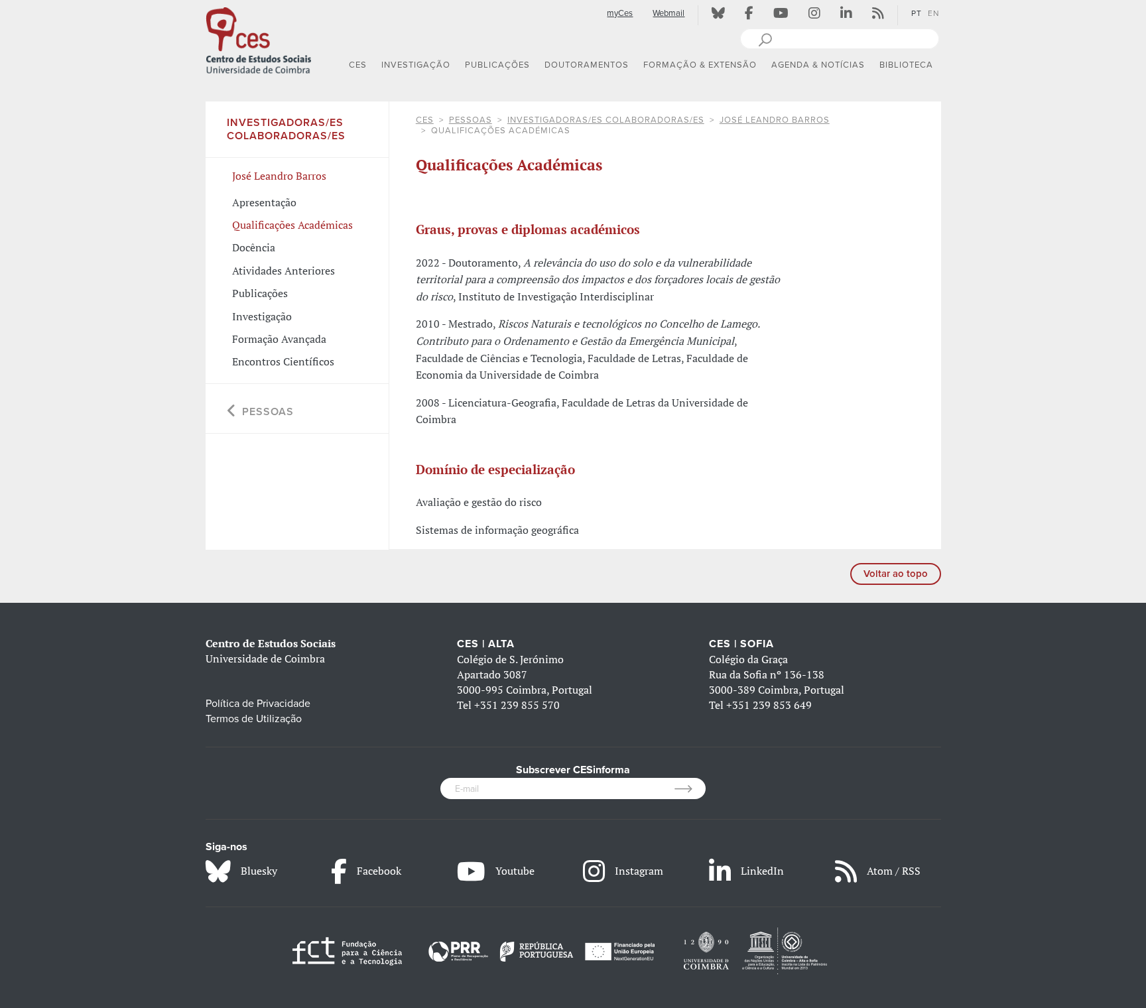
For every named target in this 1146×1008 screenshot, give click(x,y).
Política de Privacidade (258, 703)
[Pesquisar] (765, 38)
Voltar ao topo (895, 574)
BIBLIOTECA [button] (906, 65)
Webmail (668, 13)
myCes (620, 13)
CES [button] (358, 65)
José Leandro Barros (775, 120)
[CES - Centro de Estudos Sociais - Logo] (259, 39)
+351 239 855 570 (517, 705)
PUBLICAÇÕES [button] (497, 65)
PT (916, 13)
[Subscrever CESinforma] (690, 788)
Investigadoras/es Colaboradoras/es (605, 120)
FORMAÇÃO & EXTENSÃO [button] (700, 65)
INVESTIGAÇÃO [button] (415, 65)
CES (425, 120)
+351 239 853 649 (769, 705)
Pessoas (470, 120)
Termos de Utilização (254, 718)
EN (933, 13)
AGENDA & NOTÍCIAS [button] (818, 65)
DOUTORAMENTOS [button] (586, 65)
